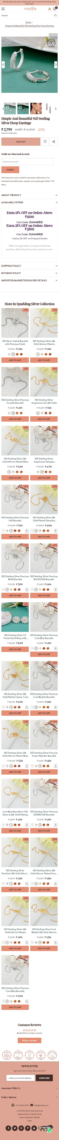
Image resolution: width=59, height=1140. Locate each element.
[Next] (55, 64)
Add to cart (15, 360)
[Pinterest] (27, 1128)
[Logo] (30, 9)
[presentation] (26, 530)
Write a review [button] (29, 1040)
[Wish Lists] (45, 142)
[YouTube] (34, 1128)
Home (28, 22)
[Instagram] (21, 1128)
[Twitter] (15, 1128)
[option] (29, 2)
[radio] (9, 354)
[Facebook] (8, 1128)
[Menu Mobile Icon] (3, 9)
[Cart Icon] (54, 8)
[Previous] (3, 64)
